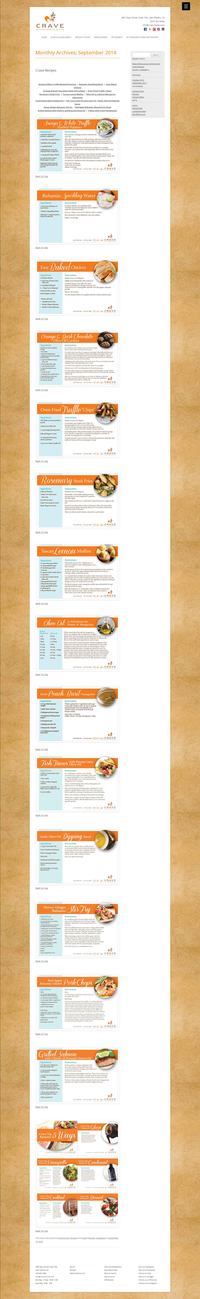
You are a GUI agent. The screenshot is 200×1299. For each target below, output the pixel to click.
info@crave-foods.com (153, 25)
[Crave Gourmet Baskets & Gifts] (50, 29)
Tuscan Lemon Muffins (73, 94)
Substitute (100, 1238)
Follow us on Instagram (148, 1283)
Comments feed (139, 111)
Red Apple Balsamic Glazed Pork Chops (93, 107)
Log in (134, 105)
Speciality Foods (110, 1270)
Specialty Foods (82, 37)
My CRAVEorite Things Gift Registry (142, 37)
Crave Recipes (46, 70)
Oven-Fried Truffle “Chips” (100, 91)
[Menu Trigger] (186, 6)
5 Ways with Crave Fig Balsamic (102, 110)
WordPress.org (138, 114)
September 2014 (139, 83)
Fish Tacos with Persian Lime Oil (81, 101)
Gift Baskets (116, 37)
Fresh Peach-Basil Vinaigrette (50, 101)
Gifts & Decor (109, 1276)
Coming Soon (63, 1238)
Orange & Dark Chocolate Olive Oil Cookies (64, 91)
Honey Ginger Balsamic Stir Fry (58, 107)
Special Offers (138, 97)
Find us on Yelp (145, 1273)
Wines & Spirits (100, 37)
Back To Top (42, 176)
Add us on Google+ (146, 1276)
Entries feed (137, 108)
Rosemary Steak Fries (50, 94)
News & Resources (77, 1273)
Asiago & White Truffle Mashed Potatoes (57, 84)
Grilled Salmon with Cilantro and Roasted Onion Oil (61, 110)
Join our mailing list (146, 1267)
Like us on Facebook (147, 1270)
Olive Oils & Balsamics (61, 37)
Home (44, 37)
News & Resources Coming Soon (146, 64)
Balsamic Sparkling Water (91, 84)
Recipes (73, 1238)
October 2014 (138, 80)
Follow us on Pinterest (148, 1280)
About (72, 1267)
